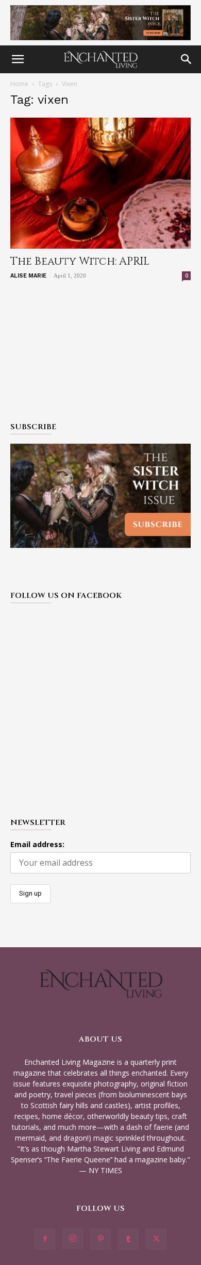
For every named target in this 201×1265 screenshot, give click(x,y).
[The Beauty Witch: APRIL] (100, 183)
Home (19, 83)
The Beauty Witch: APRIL (79, 261)
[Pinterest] (100, 1239)
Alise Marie (28, 275)
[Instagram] (72, 1238)
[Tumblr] (128, 1239)
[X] (156, 1239)
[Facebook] (45, 1239)
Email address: (37, 844)
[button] (17, 59)
